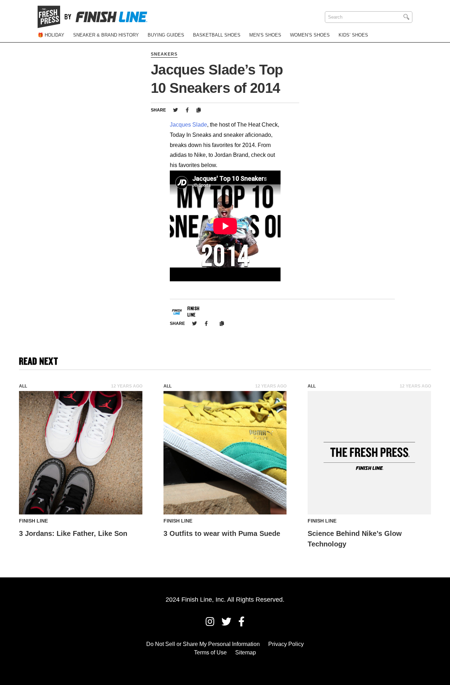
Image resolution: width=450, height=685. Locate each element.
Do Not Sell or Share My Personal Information (203, 644)
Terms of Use (210, 652)
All (23, 386)
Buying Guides (166, 35)
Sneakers (164, 54)
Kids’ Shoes (353, 35)
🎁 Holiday (51, 35)
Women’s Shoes (310, 35)
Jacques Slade (188, 125)
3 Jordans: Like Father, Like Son (73, 533)
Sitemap (245, 652)
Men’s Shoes (265, 35)
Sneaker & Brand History (106, 35)
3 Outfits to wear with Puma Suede (221, 533)
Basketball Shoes (216, 35)
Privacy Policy (286, 644)
